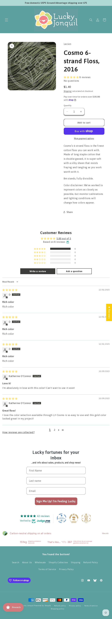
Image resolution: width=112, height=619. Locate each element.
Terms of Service (47, 569)
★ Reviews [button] (109, 312)
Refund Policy (90, 562)
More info (105, 533)
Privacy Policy (66, 569)
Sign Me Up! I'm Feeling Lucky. (56, 501)
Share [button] (70, 212)
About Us (27, 562)
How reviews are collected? (18, 432)
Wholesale (40, 562)
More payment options (84, 138)
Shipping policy (57, 609)
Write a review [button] (38, 271)
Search (15, 562)
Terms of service (91, 606)
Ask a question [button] (74, 271)
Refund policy (60, 606)
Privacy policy (75, 606)
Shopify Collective (58, 562)
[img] (10, 289)
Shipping (68, 91)
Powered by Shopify (42, 605)
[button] (6, 20)
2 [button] (54, 429)
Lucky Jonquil (28, 605)
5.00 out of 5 (64, 238)
